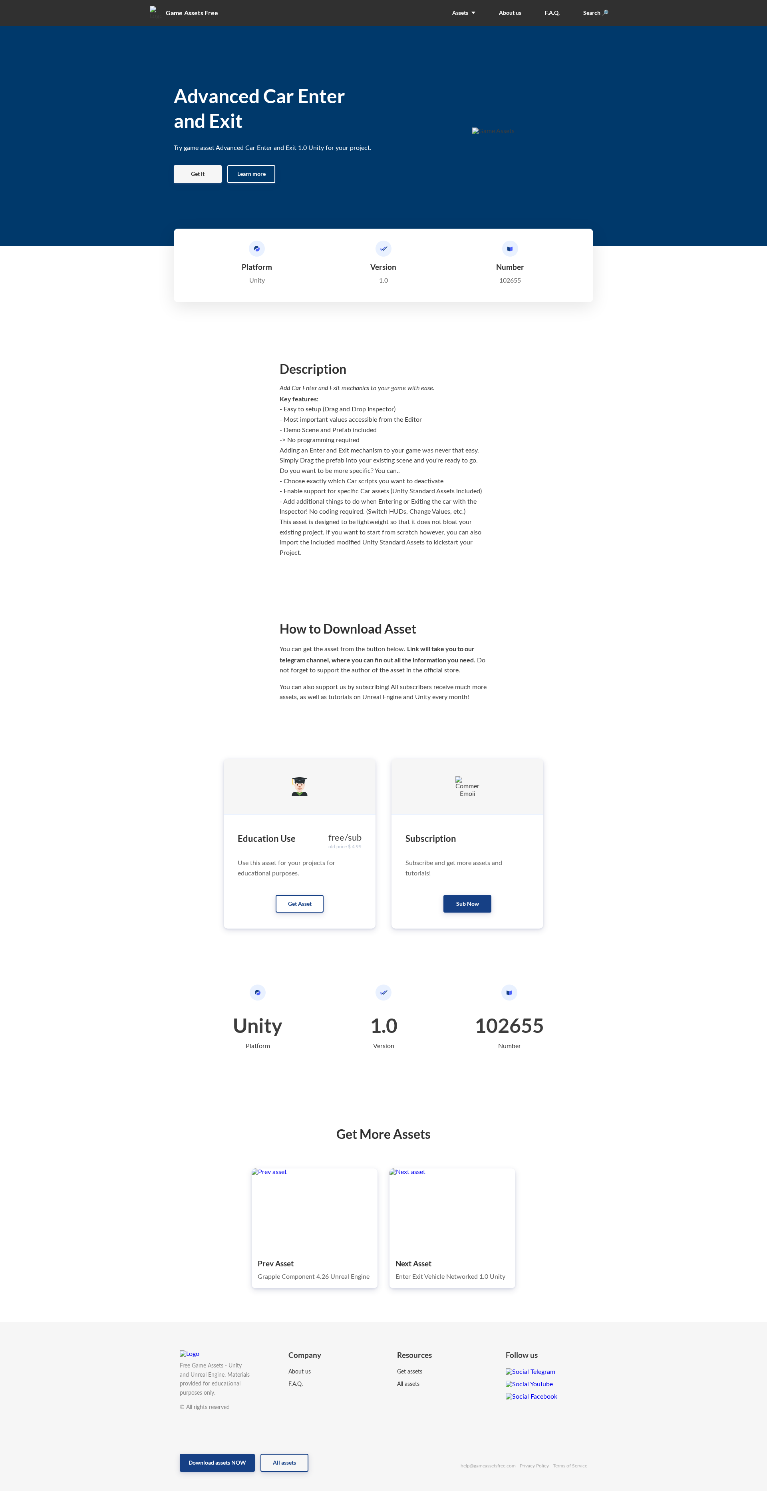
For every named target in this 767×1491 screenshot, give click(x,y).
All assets (408, 1384)
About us (299, 1372)
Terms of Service (570, 1465)
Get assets (409, 1372)
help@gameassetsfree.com (488, 1465)
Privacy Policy (534, 1465)
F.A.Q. (295, 1384)
